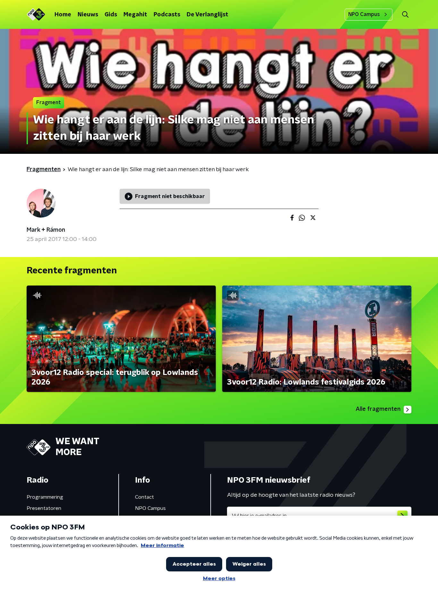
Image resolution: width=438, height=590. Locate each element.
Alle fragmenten (378, 409)
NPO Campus (364, 14)
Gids (111, 15)
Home (63, 15)
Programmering (45, 497)
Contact (144, 497)
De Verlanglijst (207, 15)
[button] (405, 15)
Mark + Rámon (46, 230)
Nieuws (88, 15)
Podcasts (167, 15)
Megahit (135, 15)
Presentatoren (44, 508)
